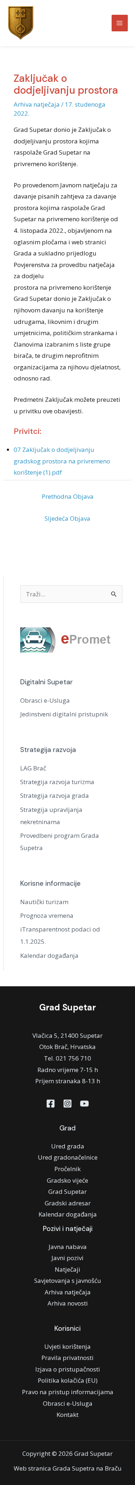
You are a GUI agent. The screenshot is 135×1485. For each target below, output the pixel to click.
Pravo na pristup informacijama (67, 1392)
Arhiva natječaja (37, 104)
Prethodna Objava (68, 496)
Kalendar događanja (49, 955)
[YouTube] (84, 1103)
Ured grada (67, 1146)
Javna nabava (68, 1246)
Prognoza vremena (46, 915)
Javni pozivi (67, 1258)
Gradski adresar (68, 1203)
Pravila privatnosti (67, 1357)
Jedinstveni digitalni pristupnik (64, 714)
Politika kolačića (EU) (68, 1380)
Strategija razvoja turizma (57, 782)
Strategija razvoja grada (54, 795)
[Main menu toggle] (120, 23)
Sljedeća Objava (67, 518)
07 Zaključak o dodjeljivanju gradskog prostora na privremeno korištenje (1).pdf (62, 460)
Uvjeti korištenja (67, 1346)
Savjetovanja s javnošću (67, 1280)
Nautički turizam (44, 902)
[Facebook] (50, 1103)
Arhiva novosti (68, 1303)
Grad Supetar (67, 1191)
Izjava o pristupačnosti (67, 1369)
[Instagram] (67, 1103)
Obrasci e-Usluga (45, 700)
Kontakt (67, 1414)
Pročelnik (67, 1169)
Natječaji (67, 1269)
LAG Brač (33, 768)
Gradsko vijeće (67, 1180)
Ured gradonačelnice (68, 1157)
